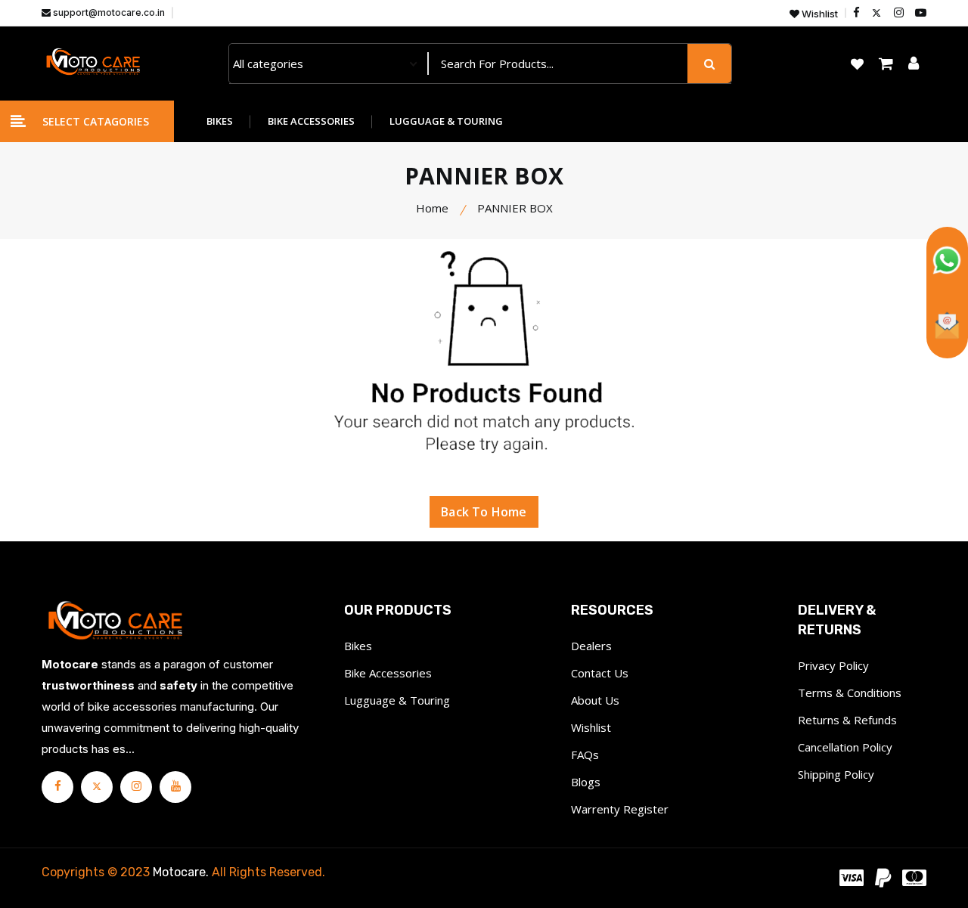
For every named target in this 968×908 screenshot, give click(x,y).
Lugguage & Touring (397, 700)
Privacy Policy (833, 665)
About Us (595, 700)
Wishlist (818, 14)
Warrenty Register (620, 809)
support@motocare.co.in (108, 12)
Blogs (585, 781)
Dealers (591, 645)
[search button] (709, 63)
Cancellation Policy (845, 747)
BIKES (219, 121)
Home (432, 207)
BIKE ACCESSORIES (311, 121)
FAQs (585, 754)
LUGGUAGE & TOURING (446, 121)
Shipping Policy (836, 774)
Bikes (358, 645)
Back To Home (483, 512)
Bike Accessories (388, 672)
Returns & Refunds (847, 719)
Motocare (179, 872)
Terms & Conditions (849, 692)
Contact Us (599, 672)
